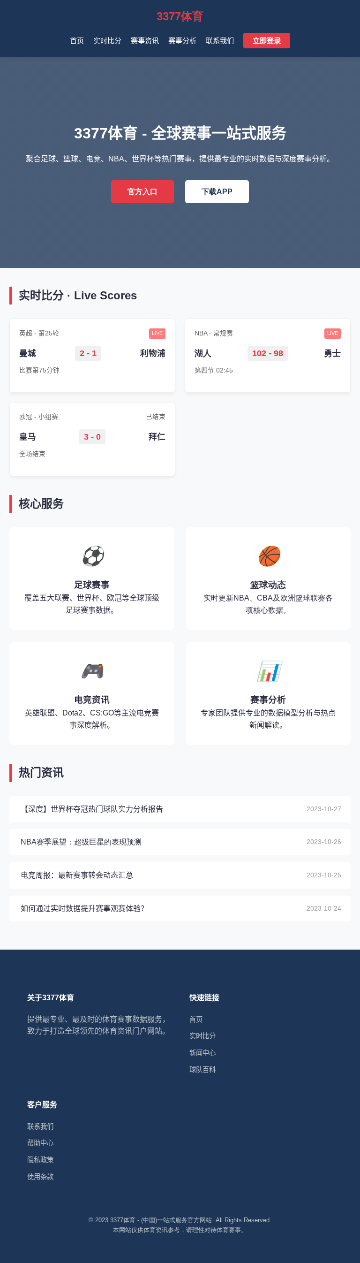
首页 (77, 41)
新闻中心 (202, 1053)
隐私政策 (40, 1160)
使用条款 (40, 1176)
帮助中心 (40, 1143)
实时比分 (107, 41)
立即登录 (267, 41)
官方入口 (143, 192)
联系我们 (220, 41)
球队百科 (202, 1069)
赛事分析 (182, 41)
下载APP (217, 192)
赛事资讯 (145, 41)
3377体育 (180, 16)
